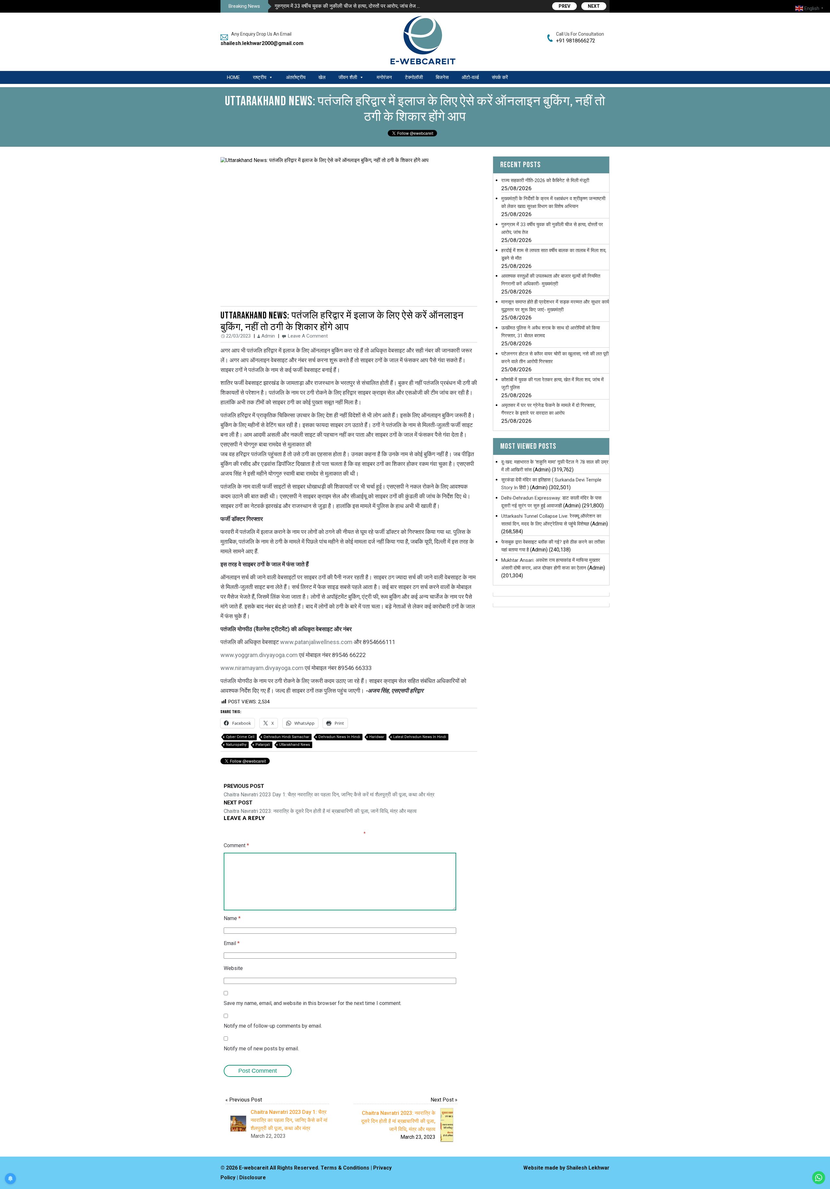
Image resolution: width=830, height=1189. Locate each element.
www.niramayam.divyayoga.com (261, 667)
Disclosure (252, 1177)
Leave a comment (308, 336)
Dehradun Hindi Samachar (286, 737)
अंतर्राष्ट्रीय (295, 77)
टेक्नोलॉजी (414, 77)
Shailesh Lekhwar (588, 1168)
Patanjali (262, 745)
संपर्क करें (500, 77)
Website (233, 968)
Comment (236, 845)
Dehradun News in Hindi (339, 737)
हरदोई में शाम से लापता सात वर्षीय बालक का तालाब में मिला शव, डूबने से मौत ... (346, 6)
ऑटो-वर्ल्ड (470, 77)
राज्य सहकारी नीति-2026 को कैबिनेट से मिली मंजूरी (545, 180)
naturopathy (236, 745)
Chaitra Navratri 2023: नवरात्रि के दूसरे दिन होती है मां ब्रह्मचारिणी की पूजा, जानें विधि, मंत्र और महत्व (320, 807)
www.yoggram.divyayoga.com (259, 655)
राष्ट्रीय (259, 77)
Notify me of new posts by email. (261, 1048)
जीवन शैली (347, 77)
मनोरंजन (384, 77)
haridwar (376, 737)
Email (232, 943)
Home (233, 77)
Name (232, 918)
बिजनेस (442, 77)
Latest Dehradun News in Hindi (419, 737)
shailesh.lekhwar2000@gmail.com (259, 43)
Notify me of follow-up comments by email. (273, 1026)
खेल (322, 77)
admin (268, 336)
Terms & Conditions (345, 1168)
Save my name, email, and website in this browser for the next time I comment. (312, 1003)
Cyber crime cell (240, 737)
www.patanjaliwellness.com (316, 642)
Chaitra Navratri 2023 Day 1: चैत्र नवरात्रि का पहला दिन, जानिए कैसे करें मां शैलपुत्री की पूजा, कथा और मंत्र (329, 790)
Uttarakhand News (294, 745)
